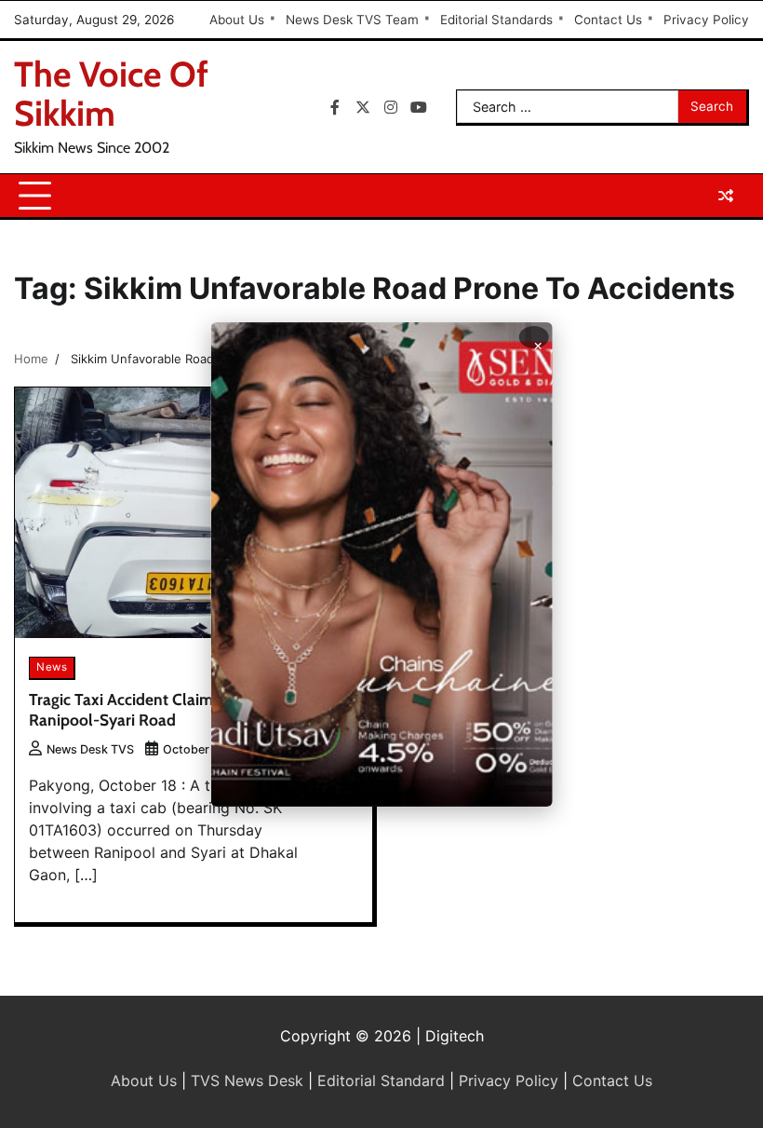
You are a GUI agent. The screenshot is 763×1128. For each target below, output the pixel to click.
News (51, 666)
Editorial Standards (496, 19)
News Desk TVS (90, 749)
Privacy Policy (706, 19)
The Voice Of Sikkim (111, 93)
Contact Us (608, 19)
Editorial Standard (381, 1080)
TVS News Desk (247, 1080)
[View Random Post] (726, 196)
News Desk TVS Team (352, 19)
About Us (236, 19)
